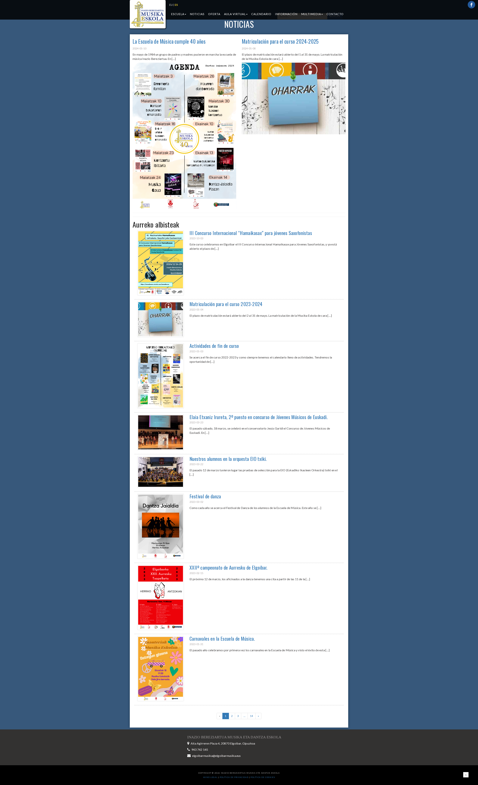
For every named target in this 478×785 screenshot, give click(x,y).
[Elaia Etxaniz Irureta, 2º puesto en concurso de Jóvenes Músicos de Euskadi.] (160, 431)
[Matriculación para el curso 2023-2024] (160, 319)
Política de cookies (263, 777)
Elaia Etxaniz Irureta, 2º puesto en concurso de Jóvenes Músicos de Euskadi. (259, 417)
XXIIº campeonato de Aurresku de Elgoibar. (228, 567)
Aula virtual (235, 14)
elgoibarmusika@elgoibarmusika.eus (216, 755)
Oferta (214, 14)
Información (286, 14)
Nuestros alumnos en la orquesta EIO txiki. (228, 458)
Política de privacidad (234, 777)
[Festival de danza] (160, 526)
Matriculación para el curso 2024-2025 (280, 41)
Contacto (335, 14)
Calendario (261, 14)
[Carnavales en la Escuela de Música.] (160, 668)
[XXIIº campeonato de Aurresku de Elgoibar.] (160, 597)
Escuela (177, 14)
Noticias (197, 14)
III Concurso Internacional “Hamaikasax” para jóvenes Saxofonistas (251, 232)
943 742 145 (199, 749)
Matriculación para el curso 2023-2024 (226, 304)
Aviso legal (210, 777)
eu (171, 4)
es (176, 4)
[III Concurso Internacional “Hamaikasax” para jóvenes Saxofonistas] (160, 262)
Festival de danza (205, 496)
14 (251, 715)
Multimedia (311, 14)
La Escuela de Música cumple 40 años (169, 41)
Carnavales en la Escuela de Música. (222, 638)
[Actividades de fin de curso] (160, 375)
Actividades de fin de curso (214, 345)
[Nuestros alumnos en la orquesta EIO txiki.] (160, 471)
